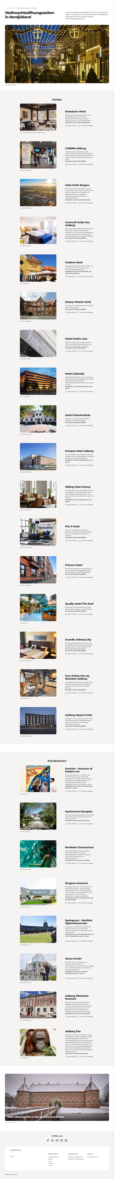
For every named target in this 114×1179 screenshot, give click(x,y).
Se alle (50, 1165)
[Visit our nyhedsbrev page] (61, 1140)
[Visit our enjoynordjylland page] (47, 1140)
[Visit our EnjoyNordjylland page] (57, 1140)
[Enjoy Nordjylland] (15, 1150)
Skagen (51, 1159)
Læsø (50, 1161)
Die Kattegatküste (54, 1157)
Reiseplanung (11, 8)
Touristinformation (92, 1157)
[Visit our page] (52, 1140)
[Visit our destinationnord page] (66, 1140)
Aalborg (51, 1163)
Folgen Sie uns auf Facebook (76, 1159)
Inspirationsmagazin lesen (75, 1157)
